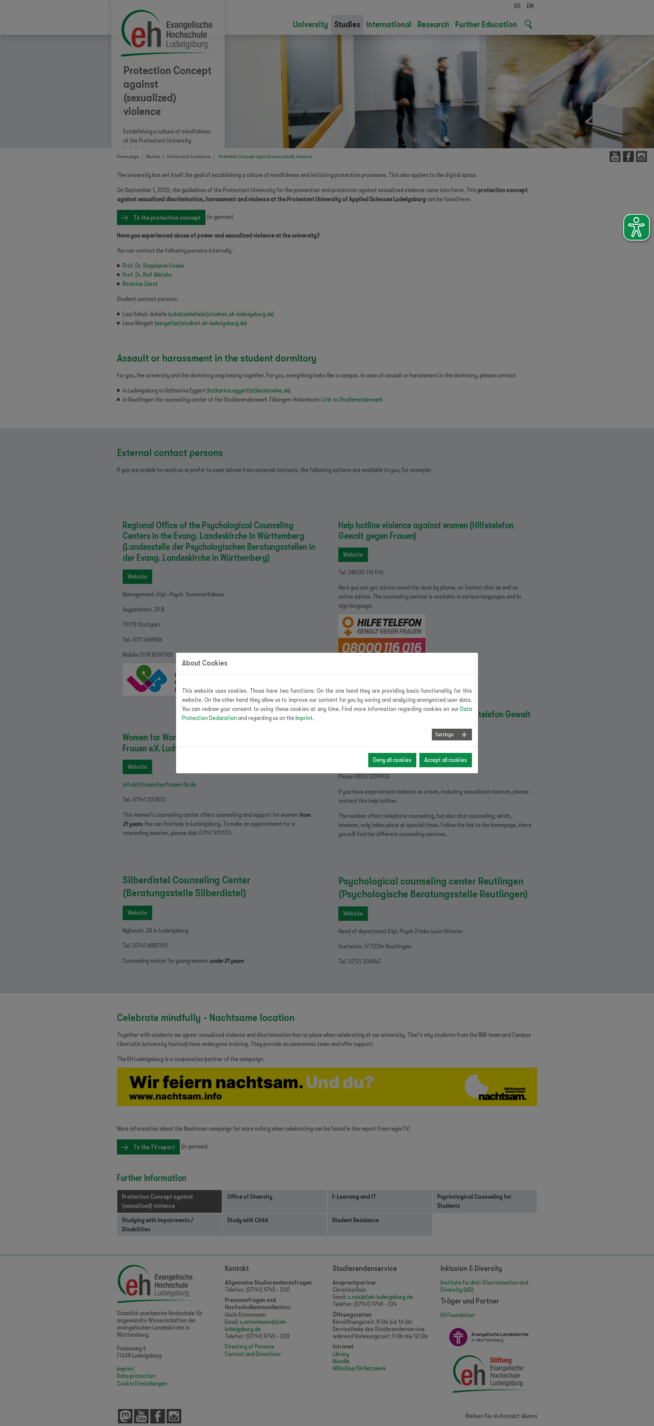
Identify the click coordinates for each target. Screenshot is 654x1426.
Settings (444, 734)
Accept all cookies (445, 760)
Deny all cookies (392, 760)
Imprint (304, 718)
